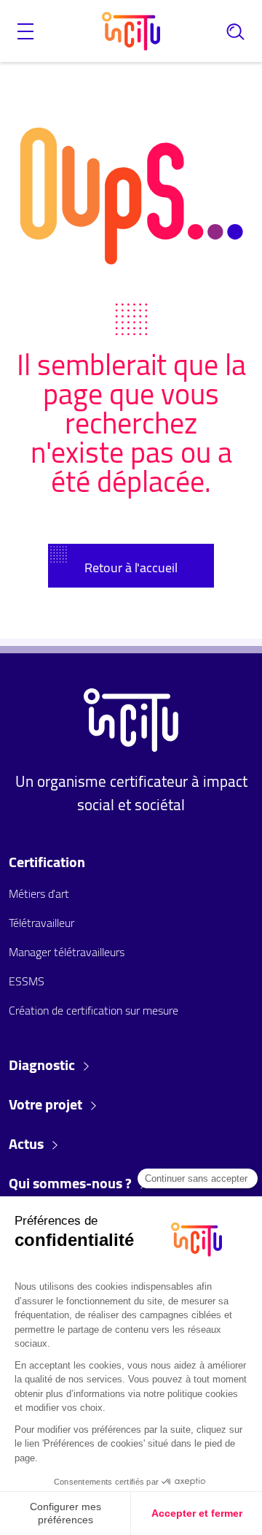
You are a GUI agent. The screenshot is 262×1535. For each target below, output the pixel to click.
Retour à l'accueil (131, 567)
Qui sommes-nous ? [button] (72, 1183)
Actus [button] (28, 1144)
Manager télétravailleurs (66, 952)
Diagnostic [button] (43, 1065)
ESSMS (26, 981)
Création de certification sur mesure (93, 1010)
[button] (25, 31)
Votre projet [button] (47, 1104)
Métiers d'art (39, 893)
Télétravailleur (41, 922)
